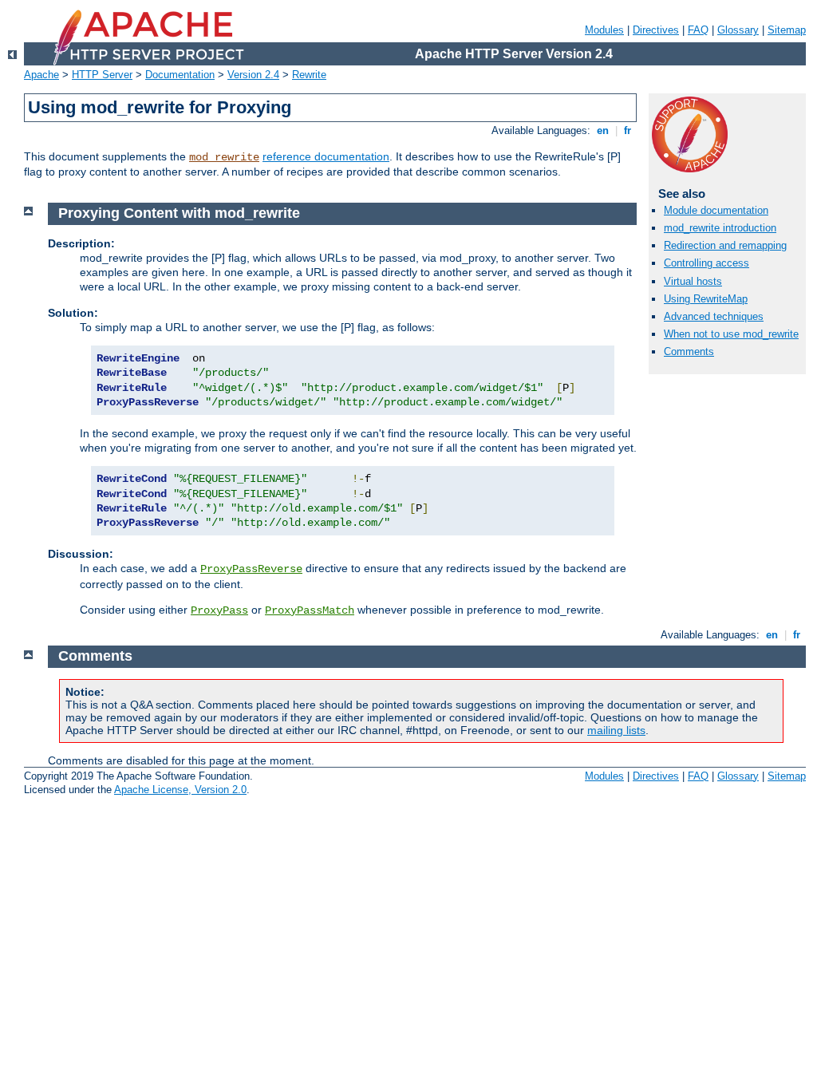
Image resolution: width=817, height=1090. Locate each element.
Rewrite (309, 75)
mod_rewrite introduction (720, 228)
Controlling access (706, 263)
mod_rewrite (224, 157)
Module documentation (716, 210)
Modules (604, 30)
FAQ (698, 30)
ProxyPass (219, 610)
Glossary (738, 30)
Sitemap (787, 30)
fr (627, 130)
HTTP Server (102, 75)
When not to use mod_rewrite (731, 334)
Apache (41, 75)
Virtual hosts (693, 281)
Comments (689, 351)
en (603, 130)
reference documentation (325, 156)
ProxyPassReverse (251, 569)
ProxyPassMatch (309, 610)
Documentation (180, 75)
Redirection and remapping (725, 245)
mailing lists (616, 730)
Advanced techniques (714, 316)
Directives (656, 30)
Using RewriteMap (706, 299)
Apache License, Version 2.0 (180, 790)
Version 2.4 (253, 75)
